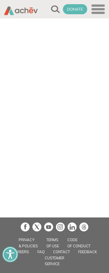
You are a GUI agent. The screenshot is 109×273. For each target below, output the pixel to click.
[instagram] (60, 226)
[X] (36, 226)
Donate (75, 9)
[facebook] (25, 226)
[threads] (83, 226)
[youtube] (48, 226)
